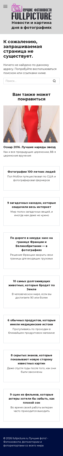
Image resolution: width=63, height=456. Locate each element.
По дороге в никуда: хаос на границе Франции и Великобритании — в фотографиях (31, 244)
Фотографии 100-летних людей (31, 171)
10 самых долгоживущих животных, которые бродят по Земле (31, 285)
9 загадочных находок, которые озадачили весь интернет (31, 204)
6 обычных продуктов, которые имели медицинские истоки (32, 322)
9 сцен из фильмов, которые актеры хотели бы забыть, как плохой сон (31, 398)
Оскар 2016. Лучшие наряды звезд (29, 147)
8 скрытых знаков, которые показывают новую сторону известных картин (31, 359)
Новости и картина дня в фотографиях (31, 25)
